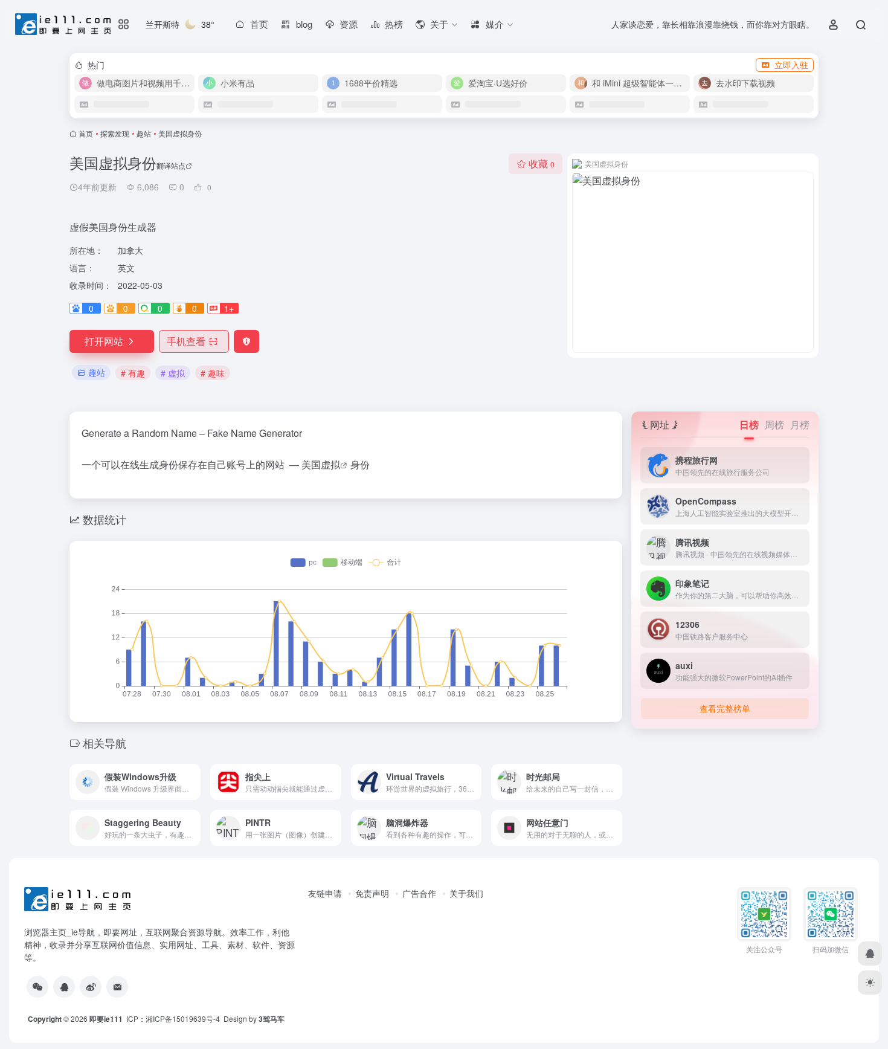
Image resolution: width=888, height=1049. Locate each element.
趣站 (144, 133)
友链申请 (325, 893)
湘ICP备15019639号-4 (183, 1018)
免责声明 (372, 893)
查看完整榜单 (725, 708)
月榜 (799, 424)
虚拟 (330, 464)
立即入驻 (791, 65)
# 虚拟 (173, 373)
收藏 (542, 163)
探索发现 (114, 133)
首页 (86, 133)
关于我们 (466, 893)
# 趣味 (213, 373)
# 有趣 (133, 373)
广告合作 (419, 893)
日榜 (749, 424)
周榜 (774, 424)
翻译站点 (170, 165)
